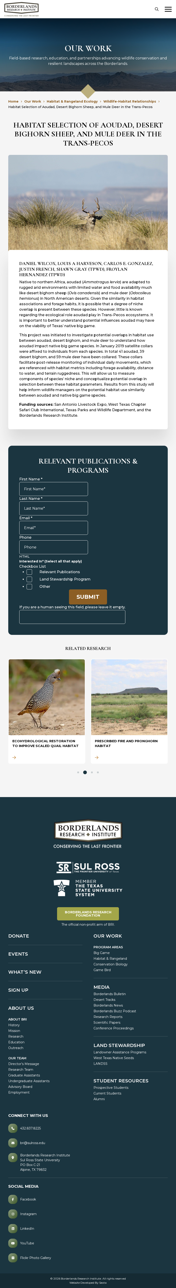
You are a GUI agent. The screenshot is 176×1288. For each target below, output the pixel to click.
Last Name (30, 498)
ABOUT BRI (17, 1019)
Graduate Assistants (24, 1075)
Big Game (102, 953)
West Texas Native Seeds (114, 1058)
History (14, 1025)
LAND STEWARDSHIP (119, 1045)
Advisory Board (20, 1087)
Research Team (20, 1070)
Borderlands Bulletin (110, 994)
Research (15, 1036)
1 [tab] (78, 772)
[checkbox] (29, 572)
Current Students (107, 1093)
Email (25, 518)
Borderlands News (108, 1005)
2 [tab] (85, 772)
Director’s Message (23, 1064)
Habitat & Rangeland (110, 959)
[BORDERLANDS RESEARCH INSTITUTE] (21, 9)
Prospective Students (111, 1088)
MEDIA (102, 987)
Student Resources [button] (121, 1081)
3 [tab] (92, 772)
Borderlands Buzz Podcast (115, 1011)
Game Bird (102, 970)
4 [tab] (98, 772)
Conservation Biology (111, 964)
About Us (21, 1008)
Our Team (17, 1058)
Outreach (15, 1048)
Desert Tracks (104, 1000)
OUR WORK (108, 936)
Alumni (99, 1099)
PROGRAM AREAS (108, 947)
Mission (14, 1031)
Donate (18, 936)
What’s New (24, 972)
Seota (103, 1282)
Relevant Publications (59, 572)
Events (18, 954)
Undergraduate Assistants (29, 1081)
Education (16, 1042)
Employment (19, 1092)
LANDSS (100, 1064)
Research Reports (108, 1017)
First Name (30, 479)
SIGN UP (18, 990)
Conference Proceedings (114, 1028)
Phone (25, 537)
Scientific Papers (107, 1022)
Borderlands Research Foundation (92, 913)
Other (44, 586)
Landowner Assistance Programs (120, 1052)
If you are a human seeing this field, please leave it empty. (72, 607)
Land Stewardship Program (65, 579)
